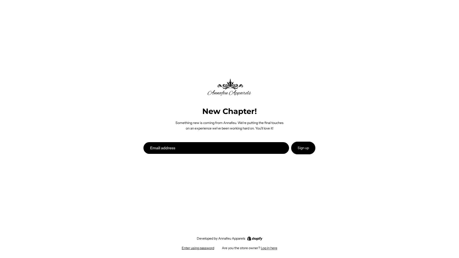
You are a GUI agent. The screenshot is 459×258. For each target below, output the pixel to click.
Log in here (269, 248)
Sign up (303, 148)
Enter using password (198, 248)
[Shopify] (254, 238)
